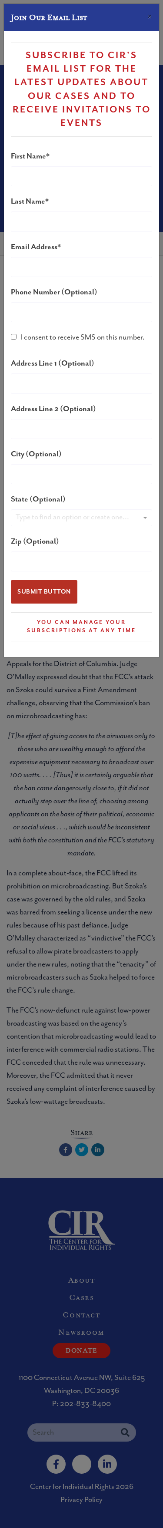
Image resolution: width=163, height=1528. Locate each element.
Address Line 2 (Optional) (53, 409)
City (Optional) (36, 454)
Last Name (28, 201)
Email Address (34, 247)
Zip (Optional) (35, 541)
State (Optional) (38, 499)
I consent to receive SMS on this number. (83, 337)
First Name (28, 156)
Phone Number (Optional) (54, 292)
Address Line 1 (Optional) (52, 363)
